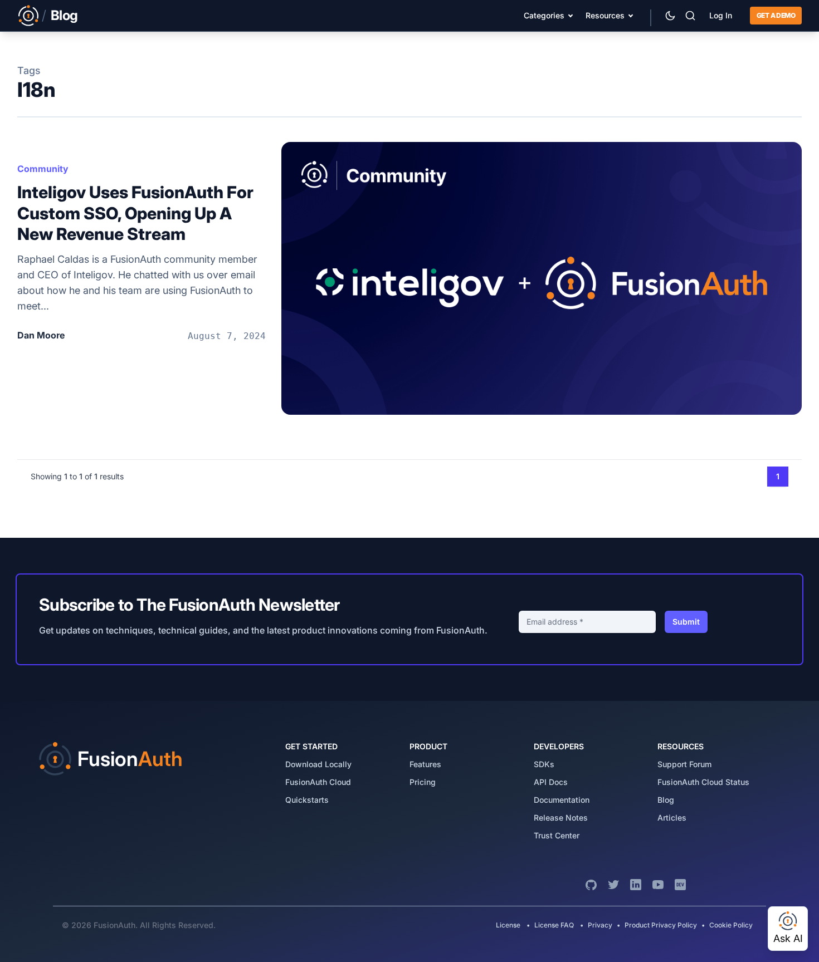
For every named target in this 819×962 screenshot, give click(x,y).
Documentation (561, 799)
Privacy (600, 925)
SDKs (544, 764)
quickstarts (307, 799)
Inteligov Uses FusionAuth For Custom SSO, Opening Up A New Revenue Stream (135, 213)
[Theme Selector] (670, 15)
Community (43, 168)
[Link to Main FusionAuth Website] (28, 15)
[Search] (690, 15)
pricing (423, 782)
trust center (556, 835)
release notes (561, 817)
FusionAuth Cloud (318, 782)
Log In (720, 15)
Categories (544, 15)
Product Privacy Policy (661, 925)
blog (665, 799)
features (425, 764)
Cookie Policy (731, 925)
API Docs (551, 782)
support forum (684, 764)
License (509, 925)
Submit (686, 621)
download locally (318, 764)
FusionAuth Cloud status (703, 782)
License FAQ (554, 925)
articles (671, 817)
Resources (605, 15)
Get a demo (776, 15)
